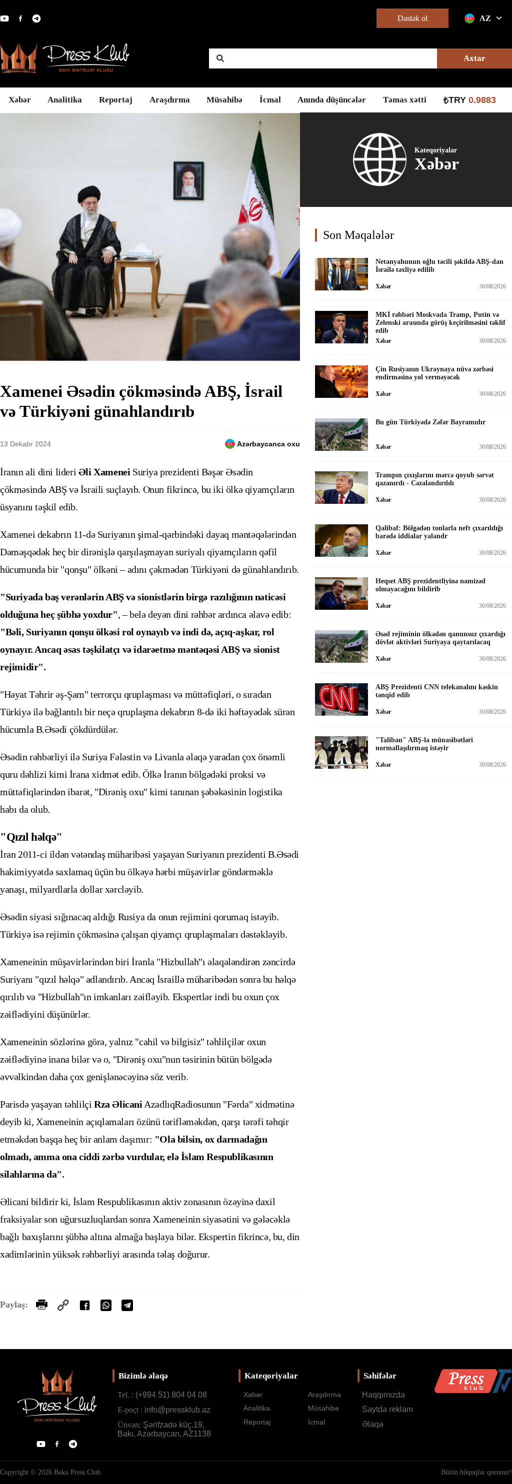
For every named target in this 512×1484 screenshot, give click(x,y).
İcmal (270, 99)
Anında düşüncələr (332, 99)
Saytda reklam (387, 1409)
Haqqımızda (383, 1395)
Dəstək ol (413, 18)
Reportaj (115, 99)
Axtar (475, 58)
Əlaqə (373, 1424)
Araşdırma (170, 99)
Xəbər (19, 99)
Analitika (65, 99)
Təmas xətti (404, 99)
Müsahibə (224, 99)
